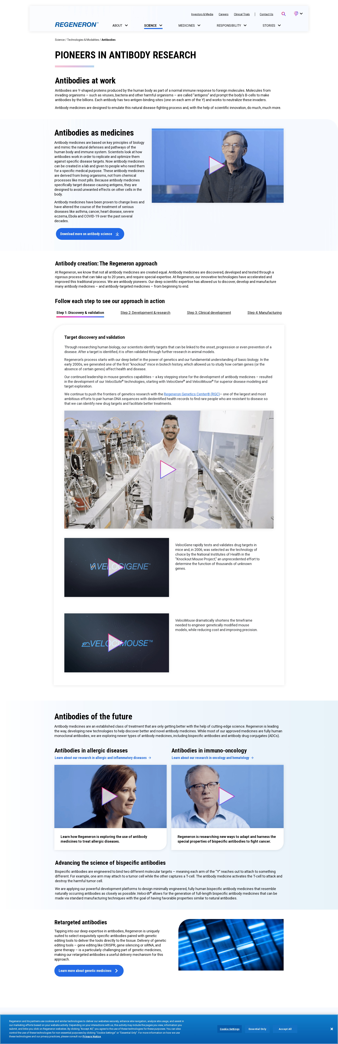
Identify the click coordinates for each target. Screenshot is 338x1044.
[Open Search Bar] (284, 14)
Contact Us (266, 14)
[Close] (331, 1029)
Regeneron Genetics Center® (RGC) (192, 394)
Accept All (285, 1028)
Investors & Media (202, 14)
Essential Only (257, 1028)
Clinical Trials (242, 14)
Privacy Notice (92, 1036)
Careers (223, 14)
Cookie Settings (229, 1028)
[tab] (145, 313)
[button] (298, 13)
